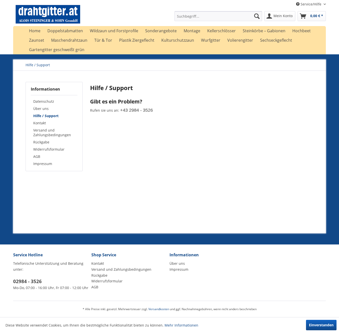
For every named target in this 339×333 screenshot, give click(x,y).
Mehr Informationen (181, 325)
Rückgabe (41, 142)
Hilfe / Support (46, 115)
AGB (36, 156)
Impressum (42, 163)
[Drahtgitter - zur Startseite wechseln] (48, 17)
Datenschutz (43, 101)
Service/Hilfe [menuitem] (311, 4)
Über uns (41, 108)
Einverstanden (321, 325)
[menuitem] (218, 16)
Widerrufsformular (49, 149)
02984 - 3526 (27, 281)
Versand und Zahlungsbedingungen (52, 132)
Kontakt (39, 123)
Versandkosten (158, 309)
